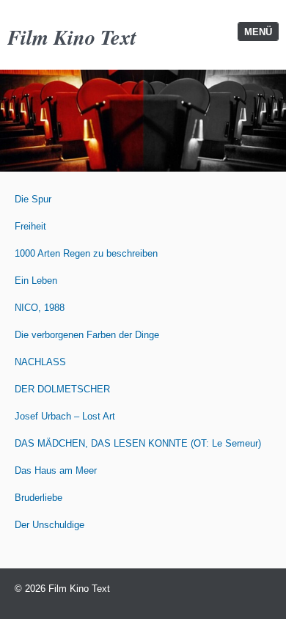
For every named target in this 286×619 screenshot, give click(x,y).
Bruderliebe (38, 497)
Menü (258, 31)
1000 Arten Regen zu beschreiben (86, 253)
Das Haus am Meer (56, 470)
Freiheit (30, 226)
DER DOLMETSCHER (62, 389)
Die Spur (33, 199)
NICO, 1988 (40, 307)
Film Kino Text (71, 36)
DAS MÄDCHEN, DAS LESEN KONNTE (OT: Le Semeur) (138, 443)
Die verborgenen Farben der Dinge (87, 334)
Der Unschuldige (49, 524)
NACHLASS (40, 361)
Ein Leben (36, 280)
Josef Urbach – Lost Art (65, 416)
